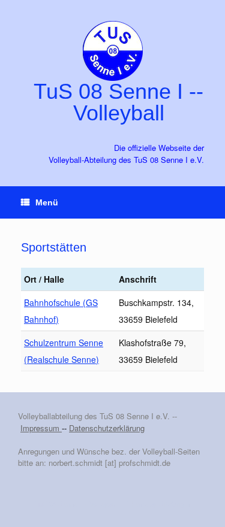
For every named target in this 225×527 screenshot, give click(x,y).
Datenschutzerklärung (107, 428)
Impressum (41, 428)
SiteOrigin (174, 503)
